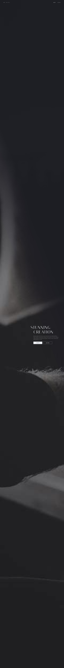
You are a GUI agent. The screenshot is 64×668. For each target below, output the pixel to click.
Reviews (59, 2)
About (54, 2)
